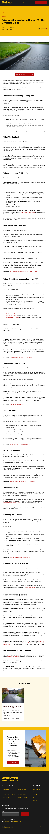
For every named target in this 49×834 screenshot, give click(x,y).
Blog (34, 797)
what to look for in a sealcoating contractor (21, 557)
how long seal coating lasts (17, 404)
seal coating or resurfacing (28, 212)
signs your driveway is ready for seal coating (21, 271)
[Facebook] (39, 29)
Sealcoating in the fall (11, 315)
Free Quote (36, 794)
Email (3, 811)
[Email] (46, 29)
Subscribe (24, 814)
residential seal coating (13, 656)
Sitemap (35, 800)
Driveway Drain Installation (8, 794)
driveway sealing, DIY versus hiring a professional (22, 481)
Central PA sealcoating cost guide (12, 502)
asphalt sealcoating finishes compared (19, 444)
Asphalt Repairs (6, 797)
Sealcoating (4, 16)
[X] (42, 29)
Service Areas (36, 789)
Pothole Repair (21, 792)
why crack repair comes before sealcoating (21, 357)
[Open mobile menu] (23, 2)
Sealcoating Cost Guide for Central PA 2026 (12, 707)
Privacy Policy (38, 826)
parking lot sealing (30, 587)
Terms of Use (45, 826)
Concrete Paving (21, 794)
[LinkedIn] (44, 29)
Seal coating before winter (12, 317)
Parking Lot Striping (22, 789)
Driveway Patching (6, 792)
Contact (35, 792)
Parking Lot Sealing (22, 797)
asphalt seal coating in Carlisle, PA (25, 642)
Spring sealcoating (10, 313)
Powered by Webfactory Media (7, 827)
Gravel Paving (5, 789)
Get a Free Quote (41, 3)
